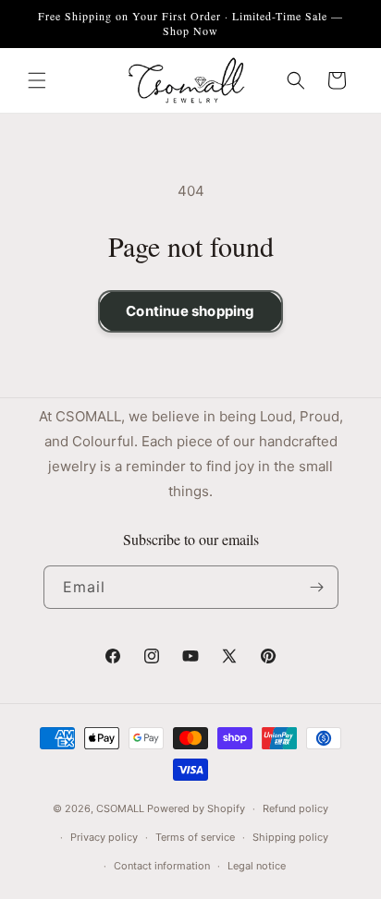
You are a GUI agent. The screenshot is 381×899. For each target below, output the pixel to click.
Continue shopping (190, 311)
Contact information (162, 865)
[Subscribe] (317, 587)
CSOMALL (120, 808)
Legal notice (256, 865)
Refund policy (295, 808)
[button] (37, 80)
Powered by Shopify (196, 808)
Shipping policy (290, 837)
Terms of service (195, 837)
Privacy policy (104, 837)
